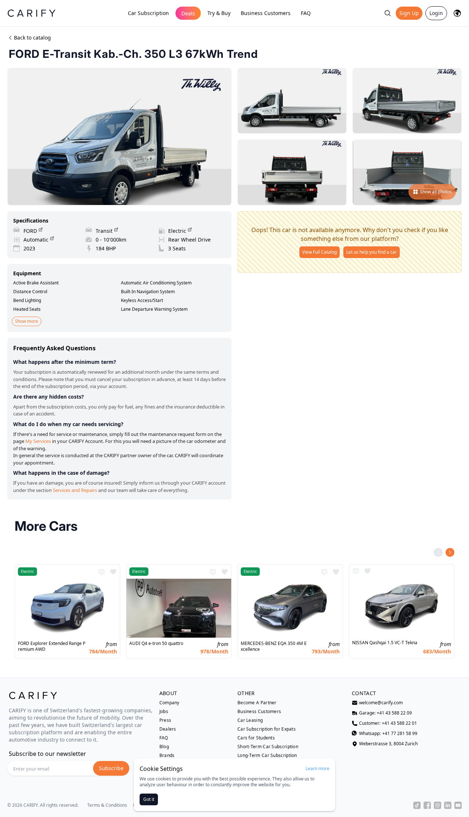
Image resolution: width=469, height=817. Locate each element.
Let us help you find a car (371, 252)
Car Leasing (250, 720)
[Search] (387, 13)
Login (436, 13)
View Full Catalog (319, 252)
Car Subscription (148, 13)
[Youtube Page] (458, 805)
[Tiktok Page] (417, 805)
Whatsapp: (388, 733)
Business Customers (266, 13)
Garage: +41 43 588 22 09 (385, 713)
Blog (164, 747)
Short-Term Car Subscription (267, 747)
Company (169, 703)
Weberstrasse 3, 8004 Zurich (388, 744)
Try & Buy (218, 13)
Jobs (163, 712)
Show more (26, 321)
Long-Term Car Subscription (267, 755)
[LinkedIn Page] (447, 805)
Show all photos (436, 192)
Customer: (388, 723)
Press (165, 720)
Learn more (317, 769)
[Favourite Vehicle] (113, 571)
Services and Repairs (75, 490)
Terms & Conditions (107, 805)
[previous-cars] (438, 552)
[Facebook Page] (427, 805)
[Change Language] (457, 13)
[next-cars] (450, 552)
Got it (148, 799)
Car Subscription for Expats (266, 729)
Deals (188, 13)
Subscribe (111, 768)
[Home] (31, 13)
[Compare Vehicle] (101, 571)
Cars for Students (256, 738)
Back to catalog (32, 37)
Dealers (167, 729)
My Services (38, 441)
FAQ (306, 13)
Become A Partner (257, 703)
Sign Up (409, 13)
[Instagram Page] (437, 805)
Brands (167, 755)
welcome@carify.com (381, 703)
